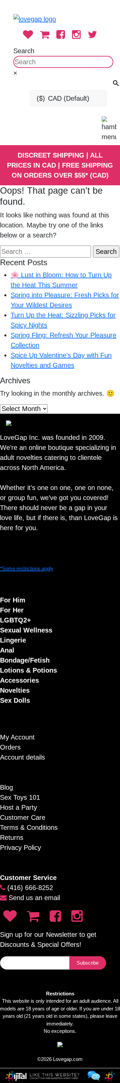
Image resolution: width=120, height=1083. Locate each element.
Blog (6, 787)
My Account (17, 737)
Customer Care (22, 817)
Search (23, 51)
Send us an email (34, 897)
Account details (22, 757)
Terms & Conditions (29, 827)
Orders (10, 747)
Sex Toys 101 (20, 797)
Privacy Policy (20, 847)
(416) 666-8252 (30, 887)
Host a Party (18, 807)
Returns (11, 837)
